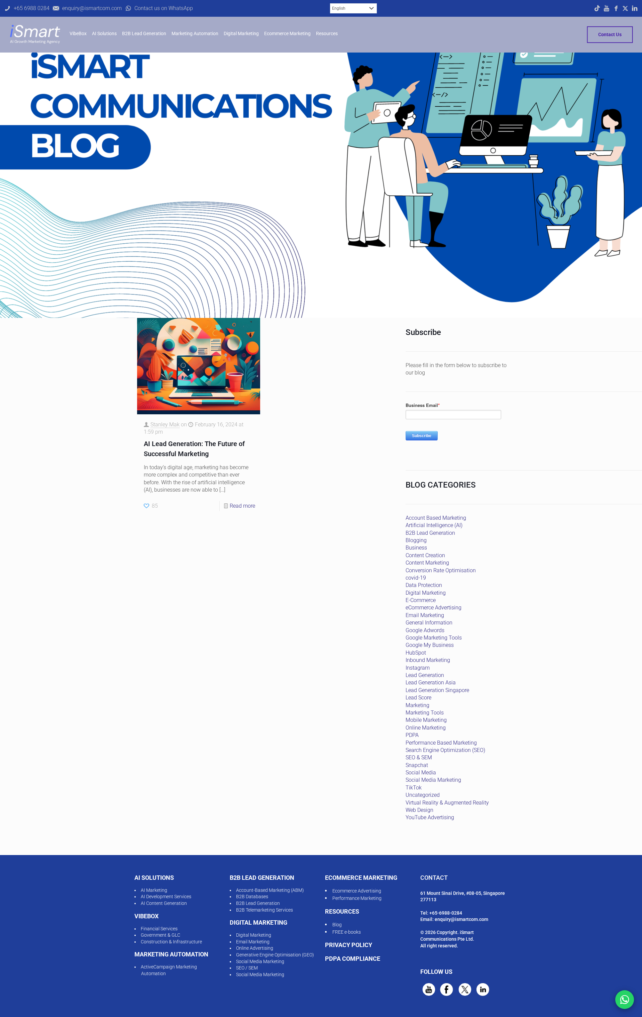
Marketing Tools (425, 712)
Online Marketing (426, 728)
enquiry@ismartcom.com (461, 919)
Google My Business (430, 645)
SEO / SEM (247, 967)
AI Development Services (166, 896)
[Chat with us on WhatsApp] (624, 999)
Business (416, 547)
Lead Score (418, 697)
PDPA (412, 735)
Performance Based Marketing (441, 743)
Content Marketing (427, 563)
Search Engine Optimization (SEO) (445, 750)
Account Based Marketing (436, 518)
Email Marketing (425, 615)
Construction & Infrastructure (171, 941)
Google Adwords (425, 630)
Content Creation (425, 555)
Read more (242, 506)
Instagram (418, 668)
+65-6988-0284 (445, 913)
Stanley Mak (165, 424)
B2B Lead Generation (430, 533)
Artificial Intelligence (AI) (434, 525)
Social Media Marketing (433, 780)
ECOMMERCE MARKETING (361, 877)
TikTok (414, 787)
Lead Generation (425, 675)
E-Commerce (421, 600)
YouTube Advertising (430, 817)
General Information (429, 622)
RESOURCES (342, 911)
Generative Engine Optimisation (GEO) (275, 954)
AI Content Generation (164, 903)
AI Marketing (154, 890)
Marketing (417, 705)
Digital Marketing (426, 593)
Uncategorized (423, 795)
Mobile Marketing (426, 720)
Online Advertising (254, 948)
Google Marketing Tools (434, 637)
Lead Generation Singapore (437, 690)
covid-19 (416, 578)
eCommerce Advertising (433, 607)
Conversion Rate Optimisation (441, 570)
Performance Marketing (357, 898)
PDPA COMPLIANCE (352, 958)
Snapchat (417, 765)
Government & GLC (160, 935)
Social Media (421, 772)
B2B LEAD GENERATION (262, 877)
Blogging (416, 540)
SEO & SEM (419, 757)
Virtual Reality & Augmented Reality (447, 802)
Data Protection (424, 585)
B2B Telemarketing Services (264, 910)
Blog (337, 924)
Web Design (419, 810)
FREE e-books (346, 932)
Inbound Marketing (428, 660)
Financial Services (159, 928)
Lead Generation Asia (431, 682)
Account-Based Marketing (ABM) (270, 890)
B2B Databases (252, 896)
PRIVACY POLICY (348, 944)
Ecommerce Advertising (356, 891)
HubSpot (416, 653)
